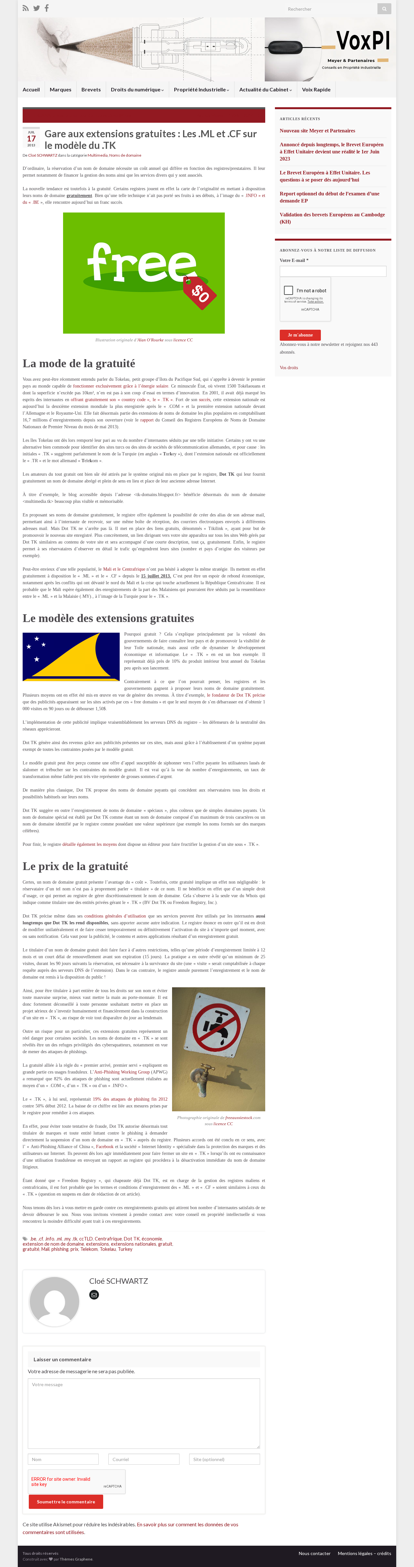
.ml (59, 1238)
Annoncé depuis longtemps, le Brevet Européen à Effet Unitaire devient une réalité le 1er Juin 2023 (332, 151)
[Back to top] (399, 1552)
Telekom (89, 1249)
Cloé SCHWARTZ (42, 155)
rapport (147, 420)
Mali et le (112, 569)
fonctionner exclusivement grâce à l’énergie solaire (120, 386)
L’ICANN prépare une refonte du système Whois (83, 115)
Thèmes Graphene (76, 1559)
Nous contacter (315, 1553)
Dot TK (132, 1238)
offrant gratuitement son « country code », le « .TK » (122, 399)
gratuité (31, 1249)
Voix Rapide (316, 89)
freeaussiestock (238, 1117)
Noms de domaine (125, 155)
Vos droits (289, 367)
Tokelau (108, 1249)
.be (33, 1238)
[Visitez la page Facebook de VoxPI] (46, 7)
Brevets (91, 89)
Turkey (125, 1249)
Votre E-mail (294, 260)
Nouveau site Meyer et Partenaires (317, 130)
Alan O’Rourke (150, 339)
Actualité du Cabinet (264, 89)
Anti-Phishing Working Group (122, 1072)
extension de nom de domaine (53, 1244)
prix (74, 1249)
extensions (97, 1244)
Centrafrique (133, 569)
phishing (60, 1249)
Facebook (105, 1146)
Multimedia (98, 155)
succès (204, 399)
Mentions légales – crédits (364, 1553)
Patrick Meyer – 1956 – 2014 (225, 115)
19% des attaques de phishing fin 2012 (130, 1099)
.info (49, 1238)
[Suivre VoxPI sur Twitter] (36, 7)
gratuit (165, 1244)
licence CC (183, 339)
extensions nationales (133, 1244)
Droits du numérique (136, 89)
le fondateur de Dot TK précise (236, 695)
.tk (74, 1238)
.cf (40, 1238)
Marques (60, 89)
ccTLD (86, 1238)
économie (152, 1238)
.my (67, 1238)
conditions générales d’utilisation (115, 916)
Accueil (31, 89)
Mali (45, 1249)
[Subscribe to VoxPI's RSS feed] (26, 7)
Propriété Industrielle (200, 89)
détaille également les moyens (89, 844)
